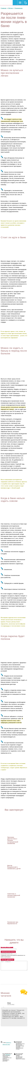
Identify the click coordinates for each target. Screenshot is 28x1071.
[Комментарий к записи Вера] (21, 1023)
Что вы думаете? (7, 959)
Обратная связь (6, 1044)
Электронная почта (8, 952)
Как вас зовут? (7, 947)
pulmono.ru (8, 1042)
